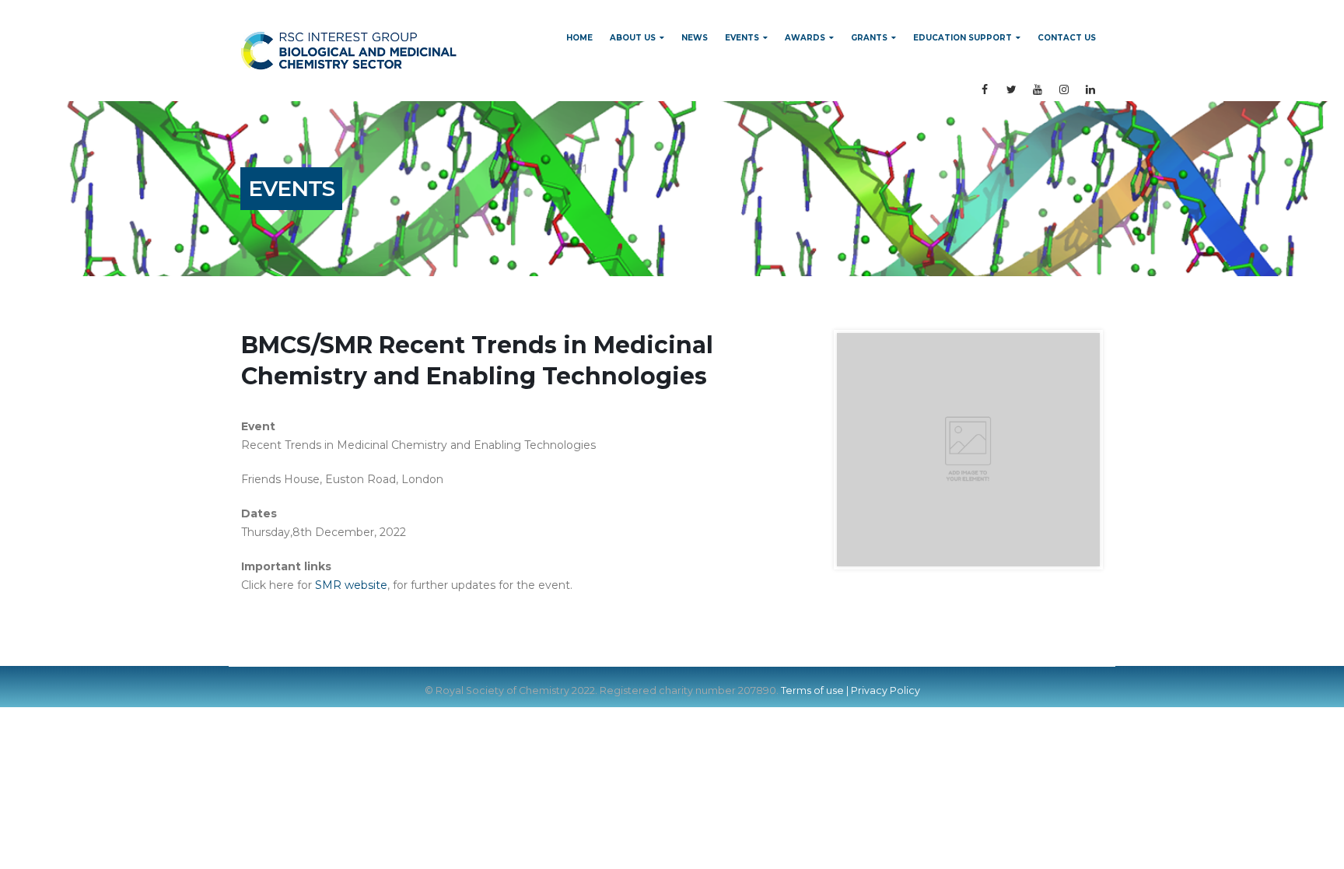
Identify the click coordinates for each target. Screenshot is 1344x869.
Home (579, 38)
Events (742, 38)
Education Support (962, 38)
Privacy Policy (885, 690)
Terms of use (812, 690)
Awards (805, 38)
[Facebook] (984, 89)
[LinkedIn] (1090, 89)
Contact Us (1067, 38)
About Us (633, 38)
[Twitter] (1011, 89)
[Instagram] (1064, 89)
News (694, 38)
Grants (869, 38)
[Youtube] (1037, 89)
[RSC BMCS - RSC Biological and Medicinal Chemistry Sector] (348, 50)
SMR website (351, 585)
